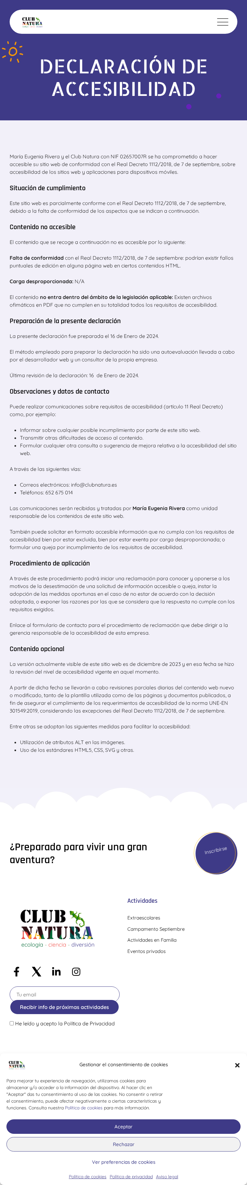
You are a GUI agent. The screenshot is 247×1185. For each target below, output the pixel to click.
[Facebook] (16, 972)
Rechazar (123, 1144)
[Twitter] (36, 972)
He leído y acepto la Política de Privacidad (65, 1023)
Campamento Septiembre (156, 929)
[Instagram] (76, 972)
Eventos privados (146, 951)
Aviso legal (167, 1177)
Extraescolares (143, 918)
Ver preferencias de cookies (123, 1162)
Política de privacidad (131, 1177)
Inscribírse (215, 850)
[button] (237, 1064)
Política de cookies (84, 1108)
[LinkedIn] (56, 972)
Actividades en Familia (152, 940)
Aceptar (123, 1127)
